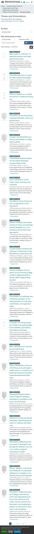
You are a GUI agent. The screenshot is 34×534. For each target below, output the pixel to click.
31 (23, 523)
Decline (10, 531)
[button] (10, 2)
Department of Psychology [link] (11, 10)
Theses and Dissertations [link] (11, 12)
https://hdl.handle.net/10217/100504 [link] (12, 21)
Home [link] (3, 6)
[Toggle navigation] (32, 2)
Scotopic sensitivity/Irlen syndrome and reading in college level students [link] (20, 139)
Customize (17, 531)
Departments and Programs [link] (11, 8)
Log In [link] (27, 2)
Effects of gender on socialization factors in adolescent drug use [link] (21, 96)
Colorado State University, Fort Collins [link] (15, 6)
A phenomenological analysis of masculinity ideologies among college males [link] (20, 160)
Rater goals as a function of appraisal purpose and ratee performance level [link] (20, 56)
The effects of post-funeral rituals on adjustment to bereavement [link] (20, 203)
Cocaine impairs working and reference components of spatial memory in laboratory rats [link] (21, 251)
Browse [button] (29, 43)
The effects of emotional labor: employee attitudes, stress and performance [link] (21, 118)
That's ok (4, 531)
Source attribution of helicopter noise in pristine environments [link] (20, 182)
